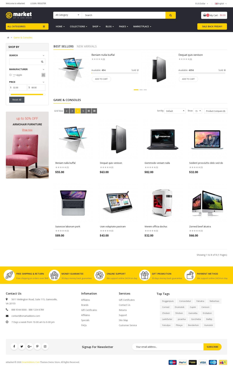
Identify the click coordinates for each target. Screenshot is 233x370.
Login (33, 3)
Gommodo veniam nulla (157, 162)
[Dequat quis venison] (158, 69)
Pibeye (179, 325)
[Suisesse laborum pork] (73, 203)
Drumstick (179, 307)
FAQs (84, 325)
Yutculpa (166, 325)
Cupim (193, 307)
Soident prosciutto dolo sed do (206, 162)
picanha (182, 319)
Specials (85, 320)
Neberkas (214, 301)
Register (42, 3)
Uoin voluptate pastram (113, 226)
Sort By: (160, 110)
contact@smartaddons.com (25, 315)
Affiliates (85, 300)
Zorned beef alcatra (200, 226)
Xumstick (208, 325)
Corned (165, 307)
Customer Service (128, 325)
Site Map (123, 320)
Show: (190, 110)
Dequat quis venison (190, 55)
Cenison (205, 307)
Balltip (209, 319)
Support (123, 315)
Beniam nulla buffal (103, 55)
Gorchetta (196, 319)
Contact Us (124, 305)
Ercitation (207, 313)
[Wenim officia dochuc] (163, 203)
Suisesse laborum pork (67, 226)
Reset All (16, 99)
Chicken (166, 313)
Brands (84, 305)
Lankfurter (167, 319)
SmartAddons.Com (31, 362)
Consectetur (185, 301)
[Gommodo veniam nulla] (163, 139)
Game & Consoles (23, 37)
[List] (88, 111)
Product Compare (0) (215, 111)
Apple (19, 74)
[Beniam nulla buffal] (71, 69)
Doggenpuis (168, 301)
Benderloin (193, 325)
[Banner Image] (27, 145)
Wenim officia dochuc (156, 226)
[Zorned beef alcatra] (207, 203)
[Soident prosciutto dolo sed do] (207, 139)
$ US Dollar (200, 3)
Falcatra (200, 301)
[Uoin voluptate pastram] (118, 203)
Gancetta (192, 313)
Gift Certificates (89, 310)
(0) (104, 59)
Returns (123, 310)
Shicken (179, 313)
